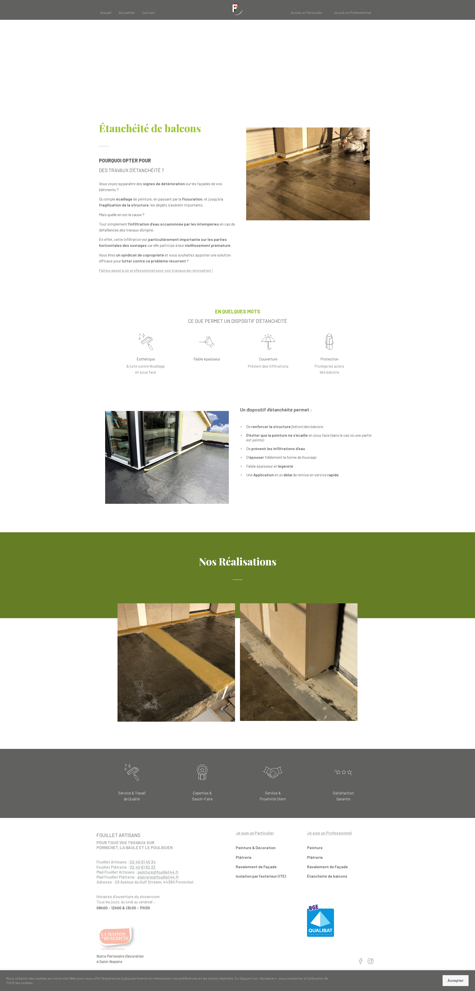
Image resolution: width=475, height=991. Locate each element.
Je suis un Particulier (306, 12)
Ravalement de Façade (256, 866)
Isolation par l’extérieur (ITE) (261, 876)
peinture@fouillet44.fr (158, 871)
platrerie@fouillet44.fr (158, 876)
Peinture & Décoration (256, 847)
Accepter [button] (456, 980)
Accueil (105, 12)
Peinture (315, 847)
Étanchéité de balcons (327, 876)
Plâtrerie (244, 857)
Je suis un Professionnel (352, 12)
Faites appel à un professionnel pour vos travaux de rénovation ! (156, 270)
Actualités (127, 12)
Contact (148, 12)
